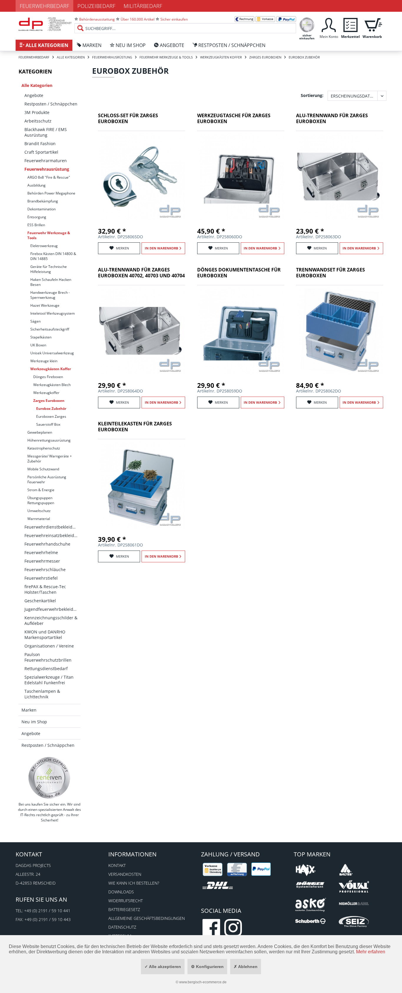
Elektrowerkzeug (44, 245)
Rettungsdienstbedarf (46, 668)
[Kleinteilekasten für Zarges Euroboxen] (141, 485)
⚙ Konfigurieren (207, 966)
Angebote (33, 95)
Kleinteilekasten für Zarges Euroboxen (135, 427)
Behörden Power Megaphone (51, 193)
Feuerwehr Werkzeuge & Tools (48, 235)
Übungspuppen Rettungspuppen (40, 500)
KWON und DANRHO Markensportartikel (44, 634)
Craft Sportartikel (41, 152)
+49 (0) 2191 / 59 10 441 (47, 910)
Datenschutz (122, 927)
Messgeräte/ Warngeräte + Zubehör (49, 459)
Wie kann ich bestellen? (133, 883)
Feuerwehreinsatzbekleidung (52, 535)
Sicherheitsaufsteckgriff (49, 329)
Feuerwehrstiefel (41, 578)
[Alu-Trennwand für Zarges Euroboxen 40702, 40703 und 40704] (141, 331)
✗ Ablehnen (246, 966)
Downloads (121, 892)
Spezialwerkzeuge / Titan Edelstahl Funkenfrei (49, 679)
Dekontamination (41, 209)
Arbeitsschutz (38, 121)
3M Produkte (36, 112)
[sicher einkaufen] (307, 24)
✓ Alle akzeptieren (162, 966)
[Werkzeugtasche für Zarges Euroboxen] (240, 176)
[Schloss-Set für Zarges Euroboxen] (141, 176)
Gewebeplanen (39, 432)
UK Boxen (38, 345)
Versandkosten (124, 874)
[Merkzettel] (350, 24)
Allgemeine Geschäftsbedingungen (146, 918)
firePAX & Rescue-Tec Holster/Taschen (45, 589)
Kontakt (117, 865)
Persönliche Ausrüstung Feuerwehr (46, 479)
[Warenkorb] (372, 24)
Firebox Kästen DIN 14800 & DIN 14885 (53, 256)
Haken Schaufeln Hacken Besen (50, 282)
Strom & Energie (40, 489)
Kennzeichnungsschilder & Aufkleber (50, 620)
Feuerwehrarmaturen (45, 160)
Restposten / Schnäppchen (50, 104)
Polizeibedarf (96, 5)
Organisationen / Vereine (49, 646)
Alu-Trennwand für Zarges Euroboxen (332, 119)
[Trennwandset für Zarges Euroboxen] (339, 331)
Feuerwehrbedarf (44, 5)
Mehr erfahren (370, 951)
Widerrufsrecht (125, 900)
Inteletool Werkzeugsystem (52, 313)
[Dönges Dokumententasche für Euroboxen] (240, 331)
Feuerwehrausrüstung (46, 169)
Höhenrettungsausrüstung (49, 440)
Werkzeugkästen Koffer (50, 368)
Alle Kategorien (36, 85)
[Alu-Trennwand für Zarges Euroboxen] (339, 176)
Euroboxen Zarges (51, 416)
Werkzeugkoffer (46, 392)
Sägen (35, 321)
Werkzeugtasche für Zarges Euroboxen (233, 119)
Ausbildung (36, 185)
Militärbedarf (143, 5)
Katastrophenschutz (43, 448)
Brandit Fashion (40, 143)
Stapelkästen (41, 337)
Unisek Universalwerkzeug (52, 352)
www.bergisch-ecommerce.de (203, 982)
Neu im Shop (34, 721)
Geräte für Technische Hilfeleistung (48, 269)
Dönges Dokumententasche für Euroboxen (239, 273)
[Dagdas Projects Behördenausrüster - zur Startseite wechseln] (45, 25)
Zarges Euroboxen (48, 400)
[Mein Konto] (329, 24)
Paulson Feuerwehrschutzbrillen (48, 657)
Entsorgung (36, 216)
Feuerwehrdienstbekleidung (52, 527)
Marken (28, 710)
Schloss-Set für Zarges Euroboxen (128, 119)
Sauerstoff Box (48, 424)
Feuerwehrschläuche (45, 569)
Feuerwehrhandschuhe (47, 544)
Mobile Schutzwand (43, 469)
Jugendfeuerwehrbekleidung (52, 609)
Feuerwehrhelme (41, 552)
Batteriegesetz (124, 909)
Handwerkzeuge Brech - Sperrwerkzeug (50, 295)
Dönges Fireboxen (48, 376)
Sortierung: (312, 95)
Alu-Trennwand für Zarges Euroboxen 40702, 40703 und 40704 (141, 273)
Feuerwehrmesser (42, 561)
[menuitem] (185, 23)
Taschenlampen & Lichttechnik (42, 694)
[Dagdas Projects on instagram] (233, 928)
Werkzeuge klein (43, 360)
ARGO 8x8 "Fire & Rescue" (48, 177)
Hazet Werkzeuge (44, 305)
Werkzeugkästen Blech (52, 384)
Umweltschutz (39, 510)
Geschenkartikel (40, 600)
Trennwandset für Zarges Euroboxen (330, 273)
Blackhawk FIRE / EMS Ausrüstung (45, 132)
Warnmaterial (38, 518)
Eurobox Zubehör (51, 408)
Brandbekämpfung (42, 201)
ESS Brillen (36, 224)
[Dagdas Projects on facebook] (211, 928)
